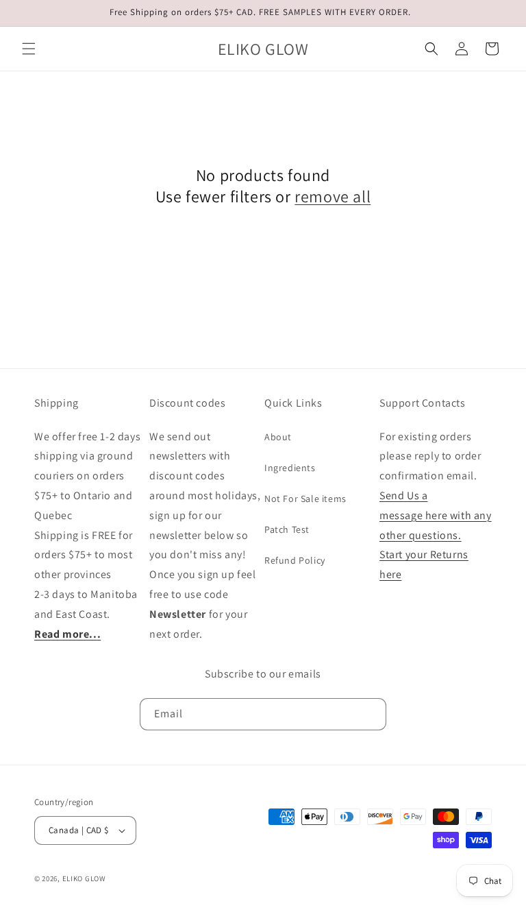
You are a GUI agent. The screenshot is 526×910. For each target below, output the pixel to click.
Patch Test (287, 529)
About (278, 437)
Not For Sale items (305, 498)
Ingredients (290, 468)
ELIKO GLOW (84, 878)
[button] (29, 49)
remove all (333, 196)
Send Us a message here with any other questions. (435, 515)
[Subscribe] (370, 714)
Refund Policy (294, 560)
